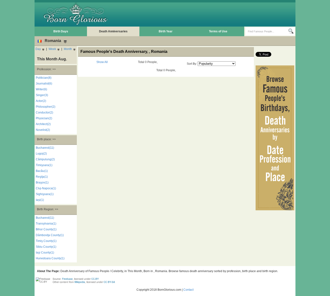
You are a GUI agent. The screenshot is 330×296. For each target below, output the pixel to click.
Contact (188, 289)
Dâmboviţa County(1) (50, 235)
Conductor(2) (44, 112)
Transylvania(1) (46, 223)
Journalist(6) (44, 83)
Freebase (67, 279)
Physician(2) (44, 118)
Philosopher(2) (45, 106)
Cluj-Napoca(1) (46, 188)
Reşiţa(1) (42, 176)
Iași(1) (40, 200)
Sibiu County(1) (46, 246)
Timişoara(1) (44, 165)
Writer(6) (41, 89)
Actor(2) (41, 101)
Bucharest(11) (45, 147)
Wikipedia (79, 282)
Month (68, 49)
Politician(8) (43, 77)
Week (52, 49)
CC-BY (95, 279)
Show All (102, 62)
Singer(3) (42, 95)
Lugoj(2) (41, 153)
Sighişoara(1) (45, 194)
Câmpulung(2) (45, 159)
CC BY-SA (109, 282)
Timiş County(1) (46, 241)
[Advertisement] (206, 14)
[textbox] (266, 31)
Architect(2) (43, 124)
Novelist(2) (43, 130)
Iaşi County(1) (45, 252)
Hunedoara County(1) (50, 258)
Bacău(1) (42, 171)
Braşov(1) (42, 182)
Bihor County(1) (46, 229)
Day (38, 49)
